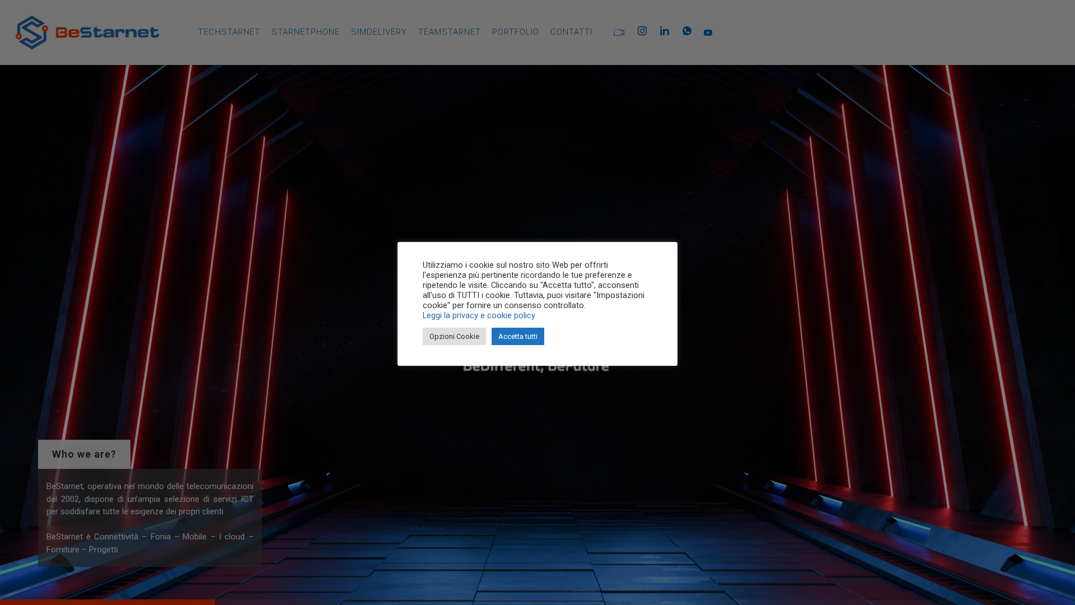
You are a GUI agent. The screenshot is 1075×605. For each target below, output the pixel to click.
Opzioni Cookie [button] (454, 336)
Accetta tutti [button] (518, 336)
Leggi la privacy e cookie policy (479, 315)
